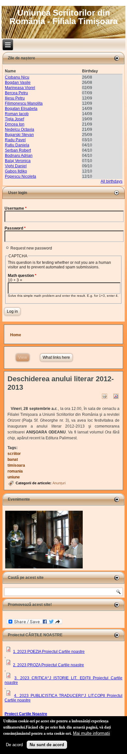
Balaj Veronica (18, 160)
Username (16, 208)
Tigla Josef (14, 119)
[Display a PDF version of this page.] (116, 396)
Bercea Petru (16, 93)
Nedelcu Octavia (19, 129)
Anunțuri (58, 483)
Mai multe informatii (91, 733)
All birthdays (111, 181)
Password (15, 228)
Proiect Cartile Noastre (26, 714)
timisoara (16, 465)
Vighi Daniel (16, 166)
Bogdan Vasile (18, 82)
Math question (22, 275)
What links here (56, 357)
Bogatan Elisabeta (21, 108)
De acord (14, 744)
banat (12, 459)
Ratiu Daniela (17, 145)
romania (15, 471)
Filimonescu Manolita (24, 103)
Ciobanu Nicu (17, 77)
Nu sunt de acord (47, 744)
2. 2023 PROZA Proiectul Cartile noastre (48, 665)
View (23, 357)
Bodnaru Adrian (19, 155)
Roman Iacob (17, 114)
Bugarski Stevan (19, 134)
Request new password (31, 248)
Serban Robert (18, 150)
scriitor (14, 453)
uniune (13, 477)
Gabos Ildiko (16, 171)
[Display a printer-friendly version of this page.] (104, 396)
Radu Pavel (15, 140)
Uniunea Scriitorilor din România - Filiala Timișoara (63, 17)
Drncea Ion (14, 124)
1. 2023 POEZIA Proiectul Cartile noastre (49, 651)
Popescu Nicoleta (20, 176)
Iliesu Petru (15, 98)
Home (15, 335)
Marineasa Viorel (20, 87)
